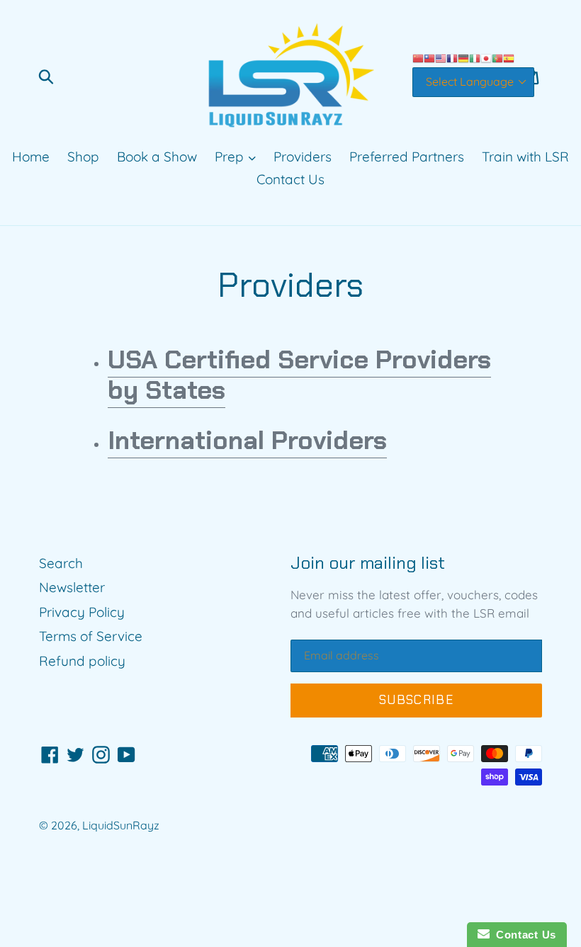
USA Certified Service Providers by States (299, 375)
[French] (452, 57)
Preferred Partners (406, 156)
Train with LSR (525, 156)
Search (61, 563)
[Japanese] (486, 57)
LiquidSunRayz (120, 825)
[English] (440, 57)
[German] (463, 57)
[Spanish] (508, 57)
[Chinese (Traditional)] (429, 57)
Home (31, 156)
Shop (83, 156)
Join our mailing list (367, 563)
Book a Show (157, 156)
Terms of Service (90, 636)
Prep (231, 156)
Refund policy (82, 660)
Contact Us (290, 179)
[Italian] (474, 57)
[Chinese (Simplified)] (418, 57)
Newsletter (72, 587)
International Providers (247, 440)
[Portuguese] (497, 57)
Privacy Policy (82, 611)
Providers (302, 156)
